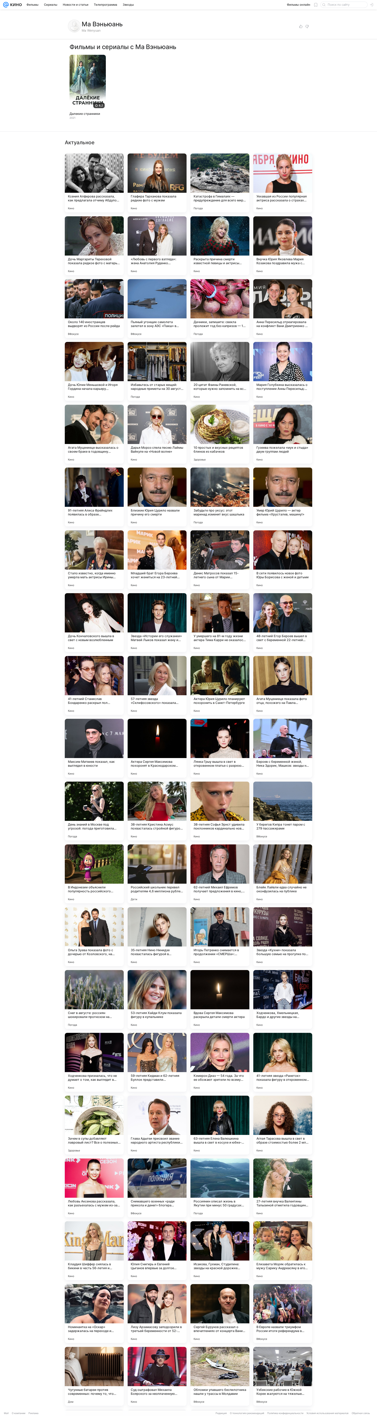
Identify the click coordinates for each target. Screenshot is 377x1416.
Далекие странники (85, 114)
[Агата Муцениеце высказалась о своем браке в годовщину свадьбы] (94, 434)
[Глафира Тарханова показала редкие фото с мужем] (157, 182)
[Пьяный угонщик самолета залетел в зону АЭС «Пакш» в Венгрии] (157, 308)
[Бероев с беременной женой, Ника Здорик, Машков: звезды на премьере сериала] (282, 748)
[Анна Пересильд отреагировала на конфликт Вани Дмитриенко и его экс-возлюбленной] (282, 308)
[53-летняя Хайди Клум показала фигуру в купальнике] (157, 999)
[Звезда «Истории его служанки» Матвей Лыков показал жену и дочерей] (157, 622)
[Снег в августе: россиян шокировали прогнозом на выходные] (94, 999)
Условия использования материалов (328, 1413)
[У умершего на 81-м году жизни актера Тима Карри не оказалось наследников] (219, 622)
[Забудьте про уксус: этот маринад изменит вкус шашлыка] (219, 497)
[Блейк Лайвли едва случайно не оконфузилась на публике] (282, 873)
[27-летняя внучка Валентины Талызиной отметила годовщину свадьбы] (282, 1187)
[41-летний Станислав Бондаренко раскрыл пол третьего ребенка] (94, 685)
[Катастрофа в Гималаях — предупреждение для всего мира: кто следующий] (219, 182)
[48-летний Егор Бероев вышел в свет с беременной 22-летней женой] (282, 622)
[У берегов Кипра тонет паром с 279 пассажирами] (282, 811)
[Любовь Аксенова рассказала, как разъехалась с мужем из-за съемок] (94, 1187)
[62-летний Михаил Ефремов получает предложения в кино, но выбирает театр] (219, 873)
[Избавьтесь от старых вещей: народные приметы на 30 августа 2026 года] (157, 371)
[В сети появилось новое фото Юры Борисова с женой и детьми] (282, 559)
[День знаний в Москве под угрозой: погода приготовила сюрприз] (94, 811)
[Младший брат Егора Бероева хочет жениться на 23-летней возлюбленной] (157, 559)
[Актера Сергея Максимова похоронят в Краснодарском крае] (157, 748)
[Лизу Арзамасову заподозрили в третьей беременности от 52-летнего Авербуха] (157, 1313)
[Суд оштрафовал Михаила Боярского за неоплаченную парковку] (157, 1376)
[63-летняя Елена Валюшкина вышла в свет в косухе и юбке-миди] (219, 1125)
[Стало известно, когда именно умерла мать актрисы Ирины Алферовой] (94, 559)
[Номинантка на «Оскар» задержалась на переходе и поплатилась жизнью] (94, 1313)
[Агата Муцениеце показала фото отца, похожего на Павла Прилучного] (282, 685)
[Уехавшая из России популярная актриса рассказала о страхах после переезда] (282, 182)
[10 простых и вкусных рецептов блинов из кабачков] (219, 434)
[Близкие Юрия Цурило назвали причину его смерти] (157, 497)
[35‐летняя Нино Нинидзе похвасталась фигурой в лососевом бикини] (157, 936)
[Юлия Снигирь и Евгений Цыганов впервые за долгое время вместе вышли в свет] (157, 1250)
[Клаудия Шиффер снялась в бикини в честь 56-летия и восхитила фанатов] (94, 1250)
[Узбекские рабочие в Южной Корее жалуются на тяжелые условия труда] (282, 1376)
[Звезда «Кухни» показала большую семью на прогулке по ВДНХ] (282, 936)
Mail (6, 1413)
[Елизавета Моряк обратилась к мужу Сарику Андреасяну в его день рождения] (282, 1250)
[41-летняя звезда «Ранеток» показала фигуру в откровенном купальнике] (282, 1062)
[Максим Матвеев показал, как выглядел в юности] (94, 748)
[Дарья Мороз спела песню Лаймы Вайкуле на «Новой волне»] (157, 434)
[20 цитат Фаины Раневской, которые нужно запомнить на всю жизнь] (219, 371)
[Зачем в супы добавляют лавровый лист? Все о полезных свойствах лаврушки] (94, 1125)
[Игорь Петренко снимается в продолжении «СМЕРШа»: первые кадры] (219, 936)
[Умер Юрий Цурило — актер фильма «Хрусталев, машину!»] (282, 497)
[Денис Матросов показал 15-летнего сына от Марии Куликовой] (219, 559)
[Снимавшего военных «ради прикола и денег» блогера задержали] (157, 1187)
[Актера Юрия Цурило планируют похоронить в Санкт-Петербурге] (219, 685)
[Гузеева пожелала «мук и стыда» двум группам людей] (282, 434)
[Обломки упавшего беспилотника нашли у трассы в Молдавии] (219, 1376)
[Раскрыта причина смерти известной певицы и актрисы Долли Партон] (219, 245)
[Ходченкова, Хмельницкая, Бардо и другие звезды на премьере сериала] (282, 999)
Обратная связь (361, 1413)
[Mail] (6, 4)
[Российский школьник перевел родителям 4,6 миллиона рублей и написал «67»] (157, 873)
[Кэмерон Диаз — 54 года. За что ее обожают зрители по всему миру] (219, 1062)
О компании (18, 1413)
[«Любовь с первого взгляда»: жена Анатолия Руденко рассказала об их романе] (157, 245)
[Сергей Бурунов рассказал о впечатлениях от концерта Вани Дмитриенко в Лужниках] (219, 1313)
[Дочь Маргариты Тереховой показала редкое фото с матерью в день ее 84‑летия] (94, 245)
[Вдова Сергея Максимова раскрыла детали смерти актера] (219, 999)
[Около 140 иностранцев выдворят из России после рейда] (94, 308)
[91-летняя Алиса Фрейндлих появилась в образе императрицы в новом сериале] (94, 497)
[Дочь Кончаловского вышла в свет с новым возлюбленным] (94, 622)
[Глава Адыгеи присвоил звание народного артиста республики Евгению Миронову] (157, 1125)
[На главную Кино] (15, 4)
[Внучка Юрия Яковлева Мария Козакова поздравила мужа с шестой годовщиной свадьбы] (282, 245)
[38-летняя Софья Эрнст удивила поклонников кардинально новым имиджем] (219, 811)
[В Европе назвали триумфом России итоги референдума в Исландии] (282, 1313)
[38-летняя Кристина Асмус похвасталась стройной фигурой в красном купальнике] (157, 811)
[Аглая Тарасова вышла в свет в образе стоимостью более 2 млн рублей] (282, 1125)
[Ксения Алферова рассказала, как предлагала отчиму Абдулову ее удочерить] (94, 182)
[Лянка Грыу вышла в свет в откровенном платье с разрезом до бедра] (219, 748)
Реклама (33, 1413)
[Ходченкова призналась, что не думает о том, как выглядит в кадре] (94, 1062)
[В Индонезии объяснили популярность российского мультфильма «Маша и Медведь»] (94, 873)
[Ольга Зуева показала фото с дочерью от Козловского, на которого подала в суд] (94, 936)
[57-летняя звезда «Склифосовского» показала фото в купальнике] (157, 685)
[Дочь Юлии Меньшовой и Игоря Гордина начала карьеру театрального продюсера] (94, 371)
